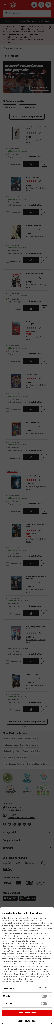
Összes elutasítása (27, 1020)
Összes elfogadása (27, 1012)
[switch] (44, 996)
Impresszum (17, 982)
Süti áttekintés (28, 982)
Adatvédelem (6, 982)
